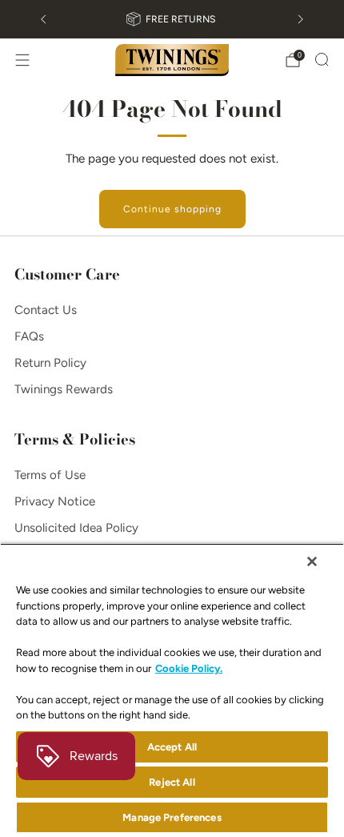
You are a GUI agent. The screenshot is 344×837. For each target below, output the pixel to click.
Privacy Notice (54, 501)
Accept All (172, 747)
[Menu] (22, 60)
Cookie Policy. (188, 668)
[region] (172, 690)
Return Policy (50, 363)
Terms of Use (50, 475)
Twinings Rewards (63, 389)
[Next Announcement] (300, 19)
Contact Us (45, 310)
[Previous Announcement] (43, 19)
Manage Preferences (171, 817)
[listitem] (172, 19)
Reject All (171, 782)
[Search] (322, 59)
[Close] (312, 561)
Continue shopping (172, 209)
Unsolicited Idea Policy (76, 528)
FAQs (29, 336)
